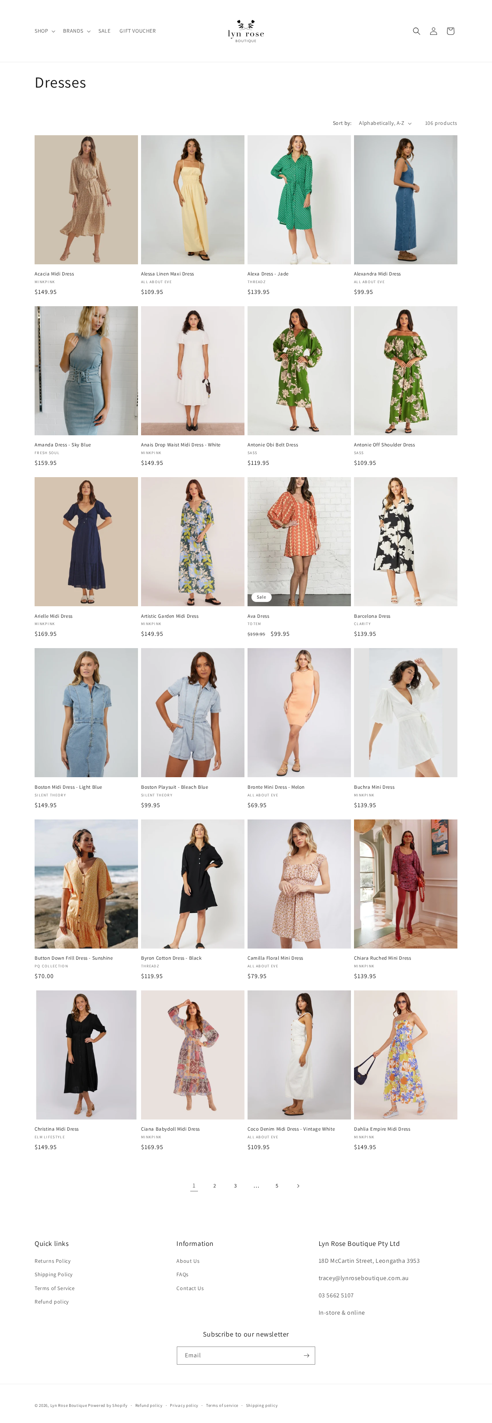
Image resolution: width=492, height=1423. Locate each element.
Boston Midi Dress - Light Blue (68, 787)
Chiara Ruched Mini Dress (382, 958)
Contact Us (190, 1288)
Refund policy (52, 1301)
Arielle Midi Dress (54, 616)
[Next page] (297, 1186)
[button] (44, 31)
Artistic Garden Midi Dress (170, 616)
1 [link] (194, 1185)
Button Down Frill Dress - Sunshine (74, 958)
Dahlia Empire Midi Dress (382, 1129)
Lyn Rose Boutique (68, 1405)
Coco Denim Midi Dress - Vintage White (291, 1129)
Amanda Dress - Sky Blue (63, 445)
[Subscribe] (306, 1356)
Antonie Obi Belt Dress (273, 445)
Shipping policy (262, 1405)
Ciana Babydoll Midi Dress (170, 1129)
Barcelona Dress (372, 616)
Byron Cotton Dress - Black (171, 958)
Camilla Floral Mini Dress (275, 958)
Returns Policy (52, 1260)
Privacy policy (184, 1405)
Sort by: (342, 122)
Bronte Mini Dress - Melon (276, 787)
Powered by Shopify (108, 1405)
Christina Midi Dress (57, 1129)
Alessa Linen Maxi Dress (167, 274)
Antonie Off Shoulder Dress (384, 445)
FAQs (182, 1274)
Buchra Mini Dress (374, 787)
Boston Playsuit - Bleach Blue (174, 787)
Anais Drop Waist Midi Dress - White (181, 445)
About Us (187, 1260)
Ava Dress (258, 616)
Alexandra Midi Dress (377, 274)
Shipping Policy (54, 1274)
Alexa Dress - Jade (268, 274)
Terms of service (222, 1405)
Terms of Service (55, 1288)
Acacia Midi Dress (54, 274)
